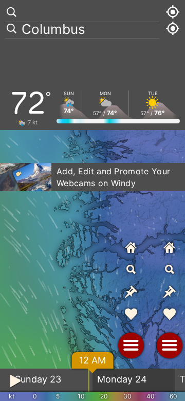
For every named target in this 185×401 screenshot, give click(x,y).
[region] (92, 200)
